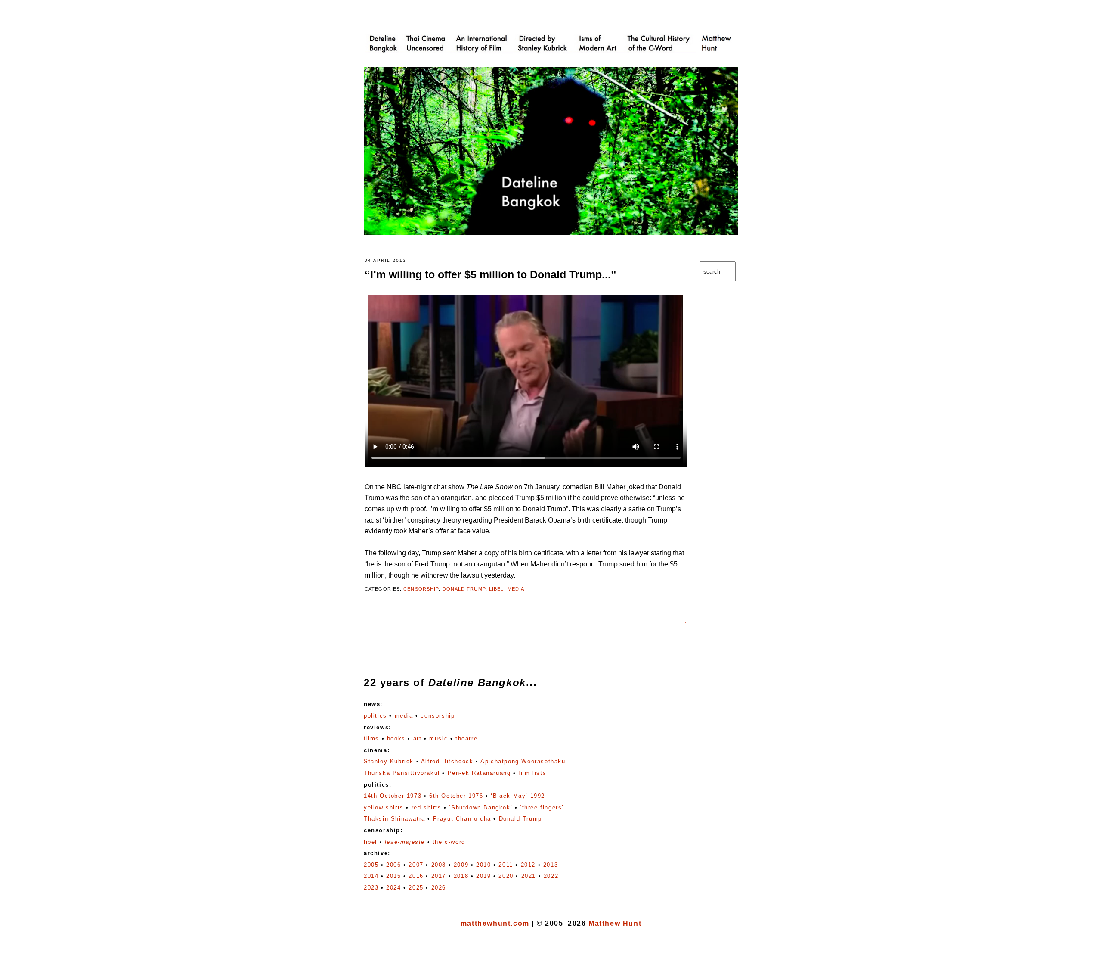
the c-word (449, 842)
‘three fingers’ (542, 807)
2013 (550, 865)
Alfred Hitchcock (447, 761)
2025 (416, 887)
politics (375, 715)
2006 (393, 865)
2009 (461, 865)
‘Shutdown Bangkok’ (480, 807)
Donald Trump (464, 588)
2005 (371, 865)
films (371, 738)
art (417, 738)
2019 (483, 876)
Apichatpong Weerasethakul (523, 761)
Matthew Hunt (614, 923)
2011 (505, 865)
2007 (416, 865)
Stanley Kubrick (389, 761)
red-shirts (427, 807)
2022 (551, 876)
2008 (438, 865)
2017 (438, 876)
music (438, 738)
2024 (393, 887)
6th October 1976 (456, 796)
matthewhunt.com (495, 923)
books (396, 738)
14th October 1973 (392, 796)
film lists (532, 773)
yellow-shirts (384, 807)
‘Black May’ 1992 (518, 796)
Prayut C (462, 818)
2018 (461, 876)
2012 (528, 865)
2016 (416, 876)
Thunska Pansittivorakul (402, 773)
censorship (421, 588)
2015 (393, 876)
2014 (371, 876)
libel (496, 588)
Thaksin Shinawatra (394, 818)
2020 (505, 876)
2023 (371, 887)
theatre (466, 738)
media (516, 588)
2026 (438, 887)
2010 (483, 865)
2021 (528, 876)
